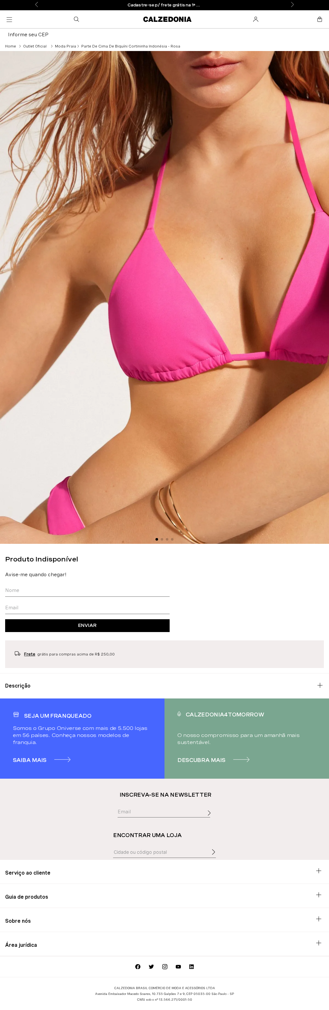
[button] (78, 19)
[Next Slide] (292, 5)
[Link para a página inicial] (10, 46)
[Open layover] (210, 820)
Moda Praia (65, 46)
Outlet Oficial (35, 46)
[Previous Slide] (36, 5)
